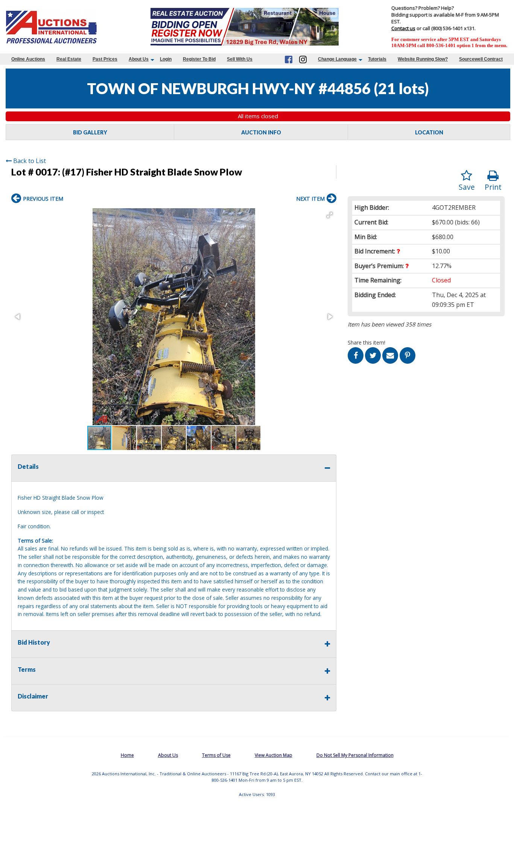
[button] (330, 215)
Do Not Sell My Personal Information (355, 755)
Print (493, 187)
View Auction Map (273, 755)
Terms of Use (216, 755)
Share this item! (366, 342)
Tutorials (377, 59)
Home (127, 755)
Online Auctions (28, 59)
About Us (139, 59)
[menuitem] (28, 59)
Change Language (337, 59)
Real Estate (68, 59)
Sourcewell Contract (481, 59)
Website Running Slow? (423, 59)
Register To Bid (199, 59)
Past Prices (105, 59)
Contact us (403, 28)
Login (166, 59)
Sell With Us (239, 59)
